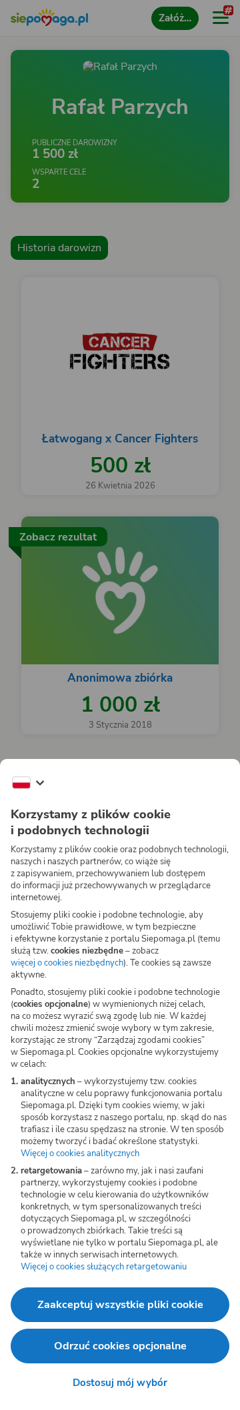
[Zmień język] (28, 783)
